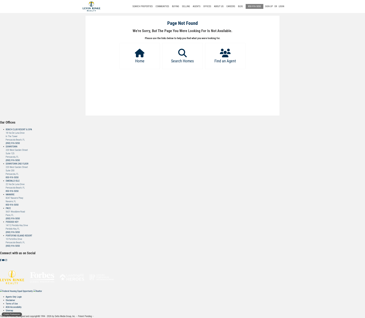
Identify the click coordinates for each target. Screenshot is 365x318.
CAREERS (230, 6)
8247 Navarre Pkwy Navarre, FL (14, 198)
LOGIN (281, 6)
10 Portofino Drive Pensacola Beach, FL (19, 239)
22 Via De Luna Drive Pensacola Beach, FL (15, 184)
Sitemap (9, 310)
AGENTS (196, 6)
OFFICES (207, 6)
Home (139, 61)
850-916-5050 (254, 6)
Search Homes (182, 61)
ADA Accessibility (14, 307)
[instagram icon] (6, 260)
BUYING (175, 6)
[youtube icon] (3, 260)
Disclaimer (10, 300)
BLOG (240, 6)
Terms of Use (12, 303)
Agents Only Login (14, 296)
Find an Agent (225, 61)
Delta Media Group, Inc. (65, 316)
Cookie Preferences (12, 314)
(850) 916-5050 (13, 143)
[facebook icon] (1, 260)
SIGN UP (269, 6)
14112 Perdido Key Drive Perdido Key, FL (17, 225)
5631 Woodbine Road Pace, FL (15, 211)
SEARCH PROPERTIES (142, 6)
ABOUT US (219, 6)
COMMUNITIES (162, 6)
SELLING (186, 6)
